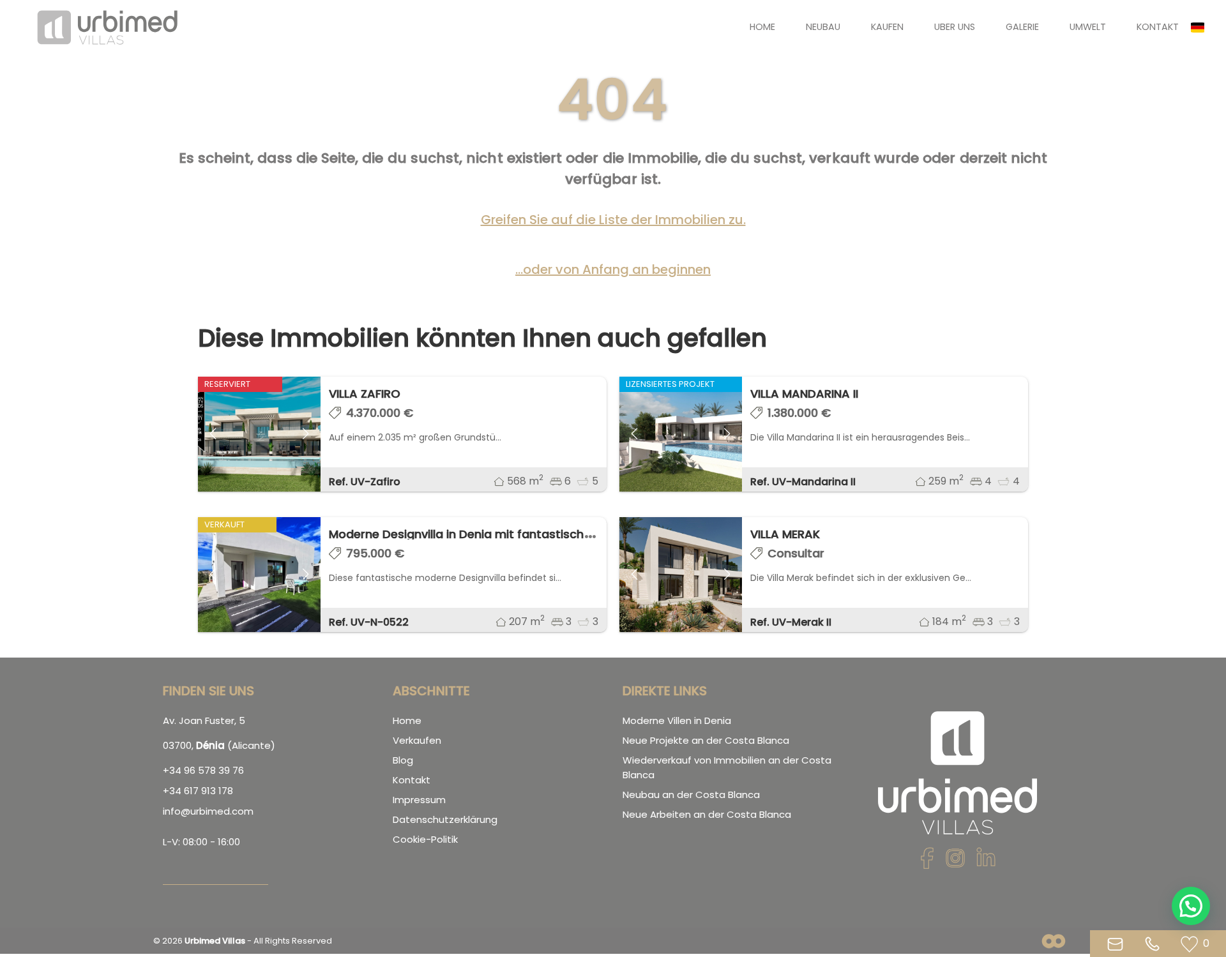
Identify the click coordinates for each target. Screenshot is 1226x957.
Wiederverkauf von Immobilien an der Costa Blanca (727, 767)
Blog (403, 760)
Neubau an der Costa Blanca (691, 794)
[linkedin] (986, 862)
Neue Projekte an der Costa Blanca (706, 740)
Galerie (1022, 26)
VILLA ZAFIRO (364, 394)
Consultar (796, 553)
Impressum (419, 799)
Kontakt (1158, 26)
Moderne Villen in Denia (677, 720)
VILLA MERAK (785, 534)
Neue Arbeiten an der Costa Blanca (707, 814)
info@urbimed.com (208, 811)
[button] (1203, 27)
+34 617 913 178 (198, 790)
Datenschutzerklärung (445, 819)
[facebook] (927, 862)
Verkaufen (417, 740)
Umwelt (1088, 26)
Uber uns (954, 26)
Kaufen (887, 26)
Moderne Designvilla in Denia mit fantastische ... (465, 534)
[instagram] (955, 862)
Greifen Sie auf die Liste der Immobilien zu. (613, 220)
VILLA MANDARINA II (804, 394)
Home (762, 26)
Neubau (823, 26)
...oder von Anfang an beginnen (613, 269)
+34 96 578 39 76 (203, 770)
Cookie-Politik (425, 839)
